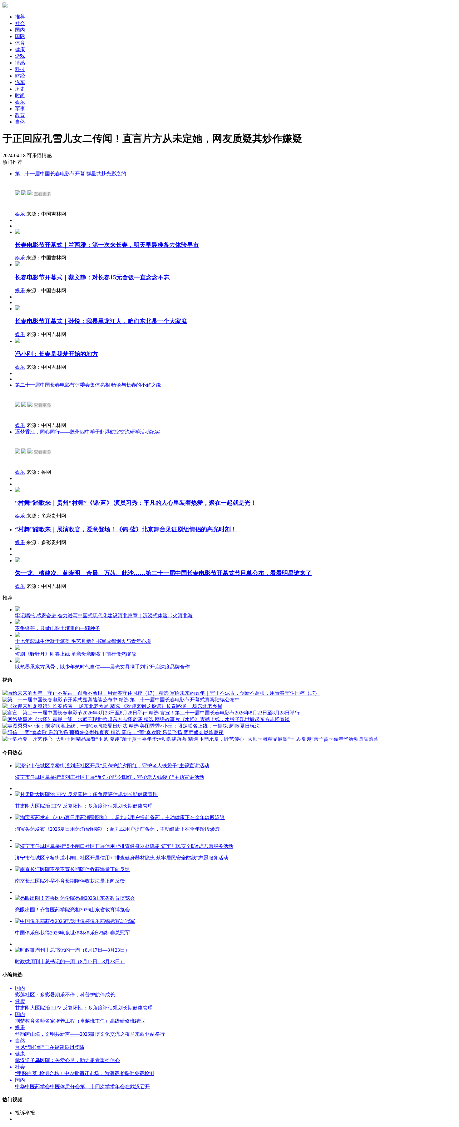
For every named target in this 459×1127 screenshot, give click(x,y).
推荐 (20, 16)
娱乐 (20, 214)
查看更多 (42, 194)
